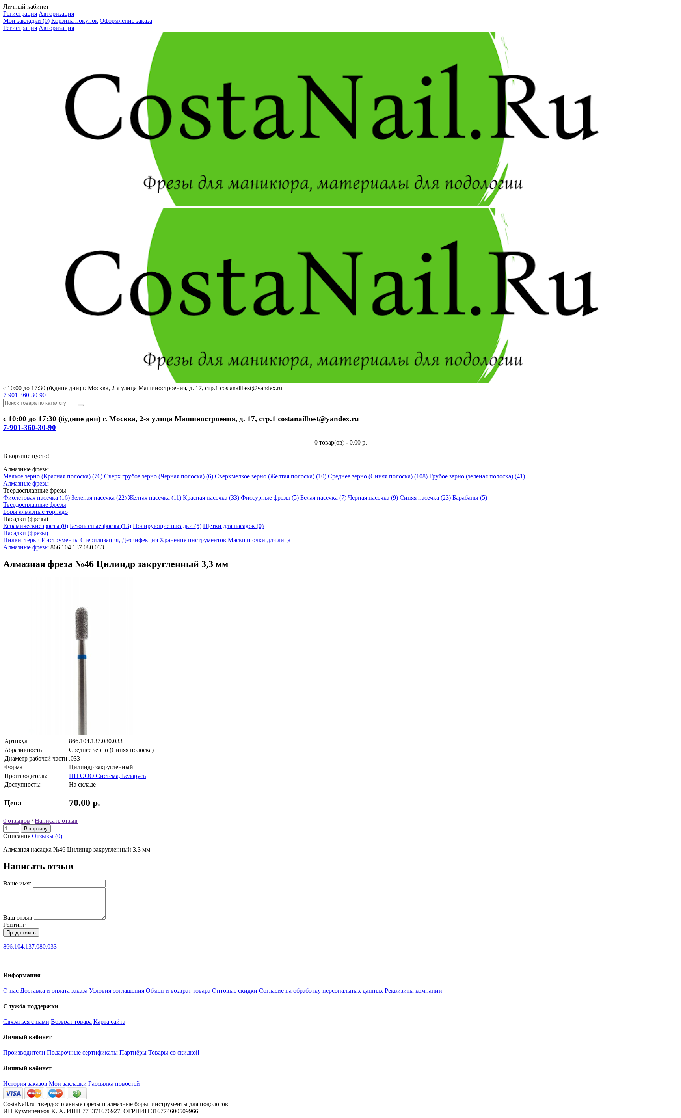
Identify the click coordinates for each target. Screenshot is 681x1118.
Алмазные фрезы (26, 483)
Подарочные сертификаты (82, 1052)
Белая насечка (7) (323, 497)
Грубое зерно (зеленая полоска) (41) (477, 476)
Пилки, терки (21, 540)
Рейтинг (14, 924)
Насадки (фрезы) (25, 533)
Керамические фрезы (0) (35, 526)
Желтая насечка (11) (154, 497)
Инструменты (60, 540)
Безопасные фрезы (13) (100, 526)
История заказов (25, 1083)
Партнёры (133, 1052)
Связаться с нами (26, 1021)
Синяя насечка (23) (425, 497)
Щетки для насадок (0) (233, 526)
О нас (11, 990)
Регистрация (20, 13)
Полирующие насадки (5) (167, 526)
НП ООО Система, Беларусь (107, 775)
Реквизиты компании (413, 990)
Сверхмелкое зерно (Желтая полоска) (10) (270, 476)
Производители (24, 1052)
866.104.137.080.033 (30, 946)
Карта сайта (109, 1021)
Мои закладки (68, 1083)
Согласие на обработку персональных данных (322, 990)
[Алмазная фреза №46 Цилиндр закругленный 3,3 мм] (82, 732)
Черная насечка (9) (373, 497)
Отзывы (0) (47, 836)
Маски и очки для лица (259, 540)
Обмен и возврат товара (178, 990)
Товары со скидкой (173, 1052)
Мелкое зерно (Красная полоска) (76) (52, 476)
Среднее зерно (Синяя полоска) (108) (378, 476)
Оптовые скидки (235, 990)
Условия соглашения (116, 990)
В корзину (36, 829)
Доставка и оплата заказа (53, 990)
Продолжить (21, 933)
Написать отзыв (56, 820)
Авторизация (56, 13)
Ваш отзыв (17, 917)
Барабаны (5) (469, 497)
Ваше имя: (17, 883)
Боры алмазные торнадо (35, 511)
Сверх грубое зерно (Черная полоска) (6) (158, 476)
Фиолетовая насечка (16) (36, 497)
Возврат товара (71, 1021)
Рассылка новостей (114, 1083)
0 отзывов (16, 820)
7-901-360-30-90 (24, 395)
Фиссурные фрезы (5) (270, 497)
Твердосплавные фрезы (34, 504)
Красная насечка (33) (211, 497)
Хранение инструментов (193, 540)
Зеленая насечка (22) (99, 497)
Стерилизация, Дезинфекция (119, 540)
